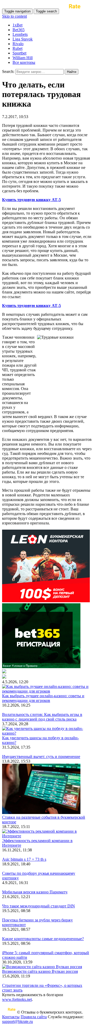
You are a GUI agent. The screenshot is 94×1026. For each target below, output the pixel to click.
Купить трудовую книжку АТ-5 (31, 199)
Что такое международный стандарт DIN (38, 906)
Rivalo (18, 44)
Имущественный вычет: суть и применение (41, 756)
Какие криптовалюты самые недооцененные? (43, 938)
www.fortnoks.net (17, 999)
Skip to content (14, 16)
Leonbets (20, 34)
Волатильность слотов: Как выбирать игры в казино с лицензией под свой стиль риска (42, 716)
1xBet (17, 25)
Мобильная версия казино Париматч (34, 892)
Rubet (17, 48)
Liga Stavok (23, 39)
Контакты (11, 1017)
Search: (8, 71)
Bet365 (19, 30)
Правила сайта (34, 1017)
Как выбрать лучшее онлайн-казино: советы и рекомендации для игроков (43, 698)
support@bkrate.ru (17, 1021)
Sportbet (19, 53)
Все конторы (24, 62)
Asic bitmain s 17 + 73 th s (24, 859)
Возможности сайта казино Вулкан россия (40, 971)
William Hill (23, 58)
